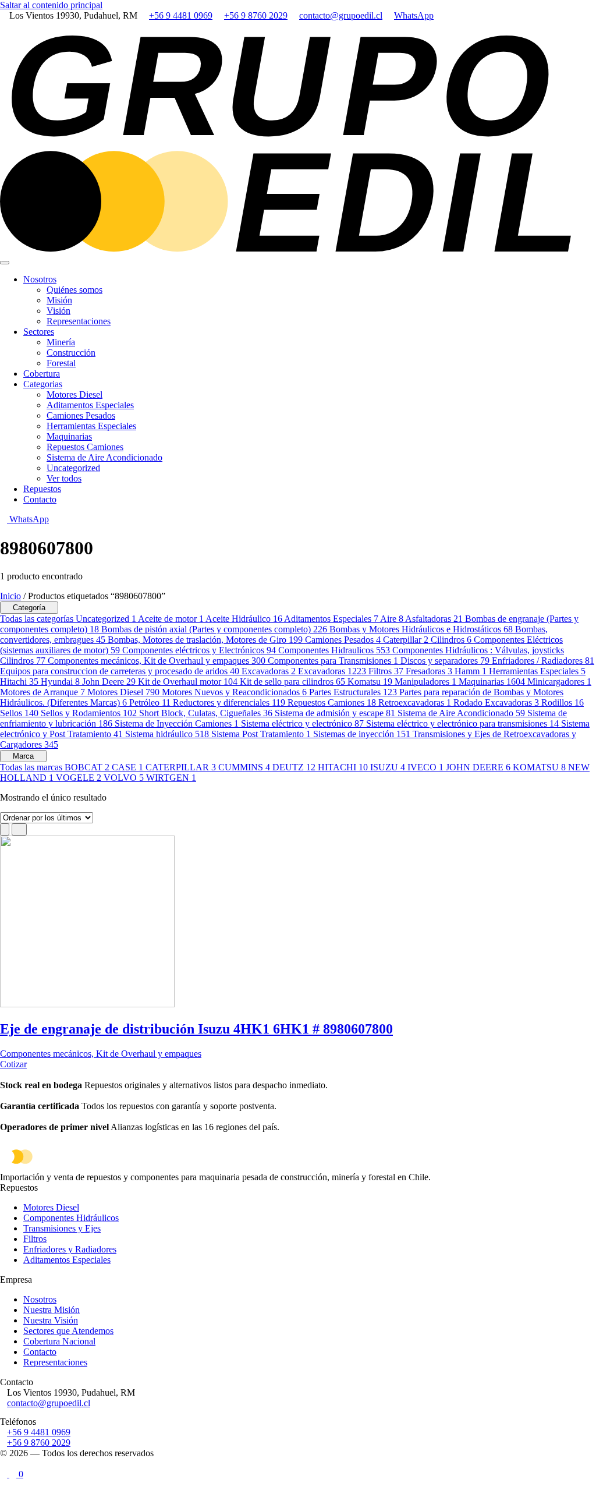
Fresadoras (429, 671)
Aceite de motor (171, 619)
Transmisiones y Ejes (62, 1228)
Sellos (19, 713)
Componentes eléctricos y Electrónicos (199, 650)
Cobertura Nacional (59, 1341)
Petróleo (150, 702)
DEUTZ (293, 767)
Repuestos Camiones (85, 447)
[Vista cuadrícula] (4, 829)
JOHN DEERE (478, 767)
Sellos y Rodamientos (89, 713)
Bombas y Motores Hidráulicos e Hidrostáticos (421, 629)
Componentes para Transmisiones (333, 661)
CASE (127, 767)
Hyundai (60, 681)
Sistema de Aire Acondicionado (104, 457)
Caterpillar (405, 640)
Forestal (61, 363)
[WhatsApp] (3, 1463)
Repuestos (42, 489)
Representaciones (79, 321)
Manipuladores (425, 681)
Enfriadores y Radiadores (69, 1249)
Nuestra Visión (50, 1320)
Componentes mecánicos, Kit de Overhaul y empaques (156, 661)
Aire (391, 619)
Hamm (471, 671)
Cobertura (41, 373)
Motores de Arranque (42, 692)
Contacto (39, 499)
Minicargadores (559, 681)
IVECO (425, 767)
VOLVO (124, 778)
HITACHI (343, 767)
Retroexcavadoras (414, 702)
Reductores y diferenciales (229, 702)
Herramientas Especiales (91, 426)
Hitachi (19, 681)
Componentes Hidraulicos (334, 650)
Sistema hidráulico (167, 734)
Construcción (71, 353)
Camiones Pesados (81, 415)
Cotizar (13, 1064)
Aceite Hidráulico (243, 619)
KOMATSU (539, 767)
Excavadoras (269, 671)
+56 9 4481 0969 (180, 15)
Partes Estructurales (353, 692)
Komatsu (369, 681)
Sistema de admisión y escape (335, 713)
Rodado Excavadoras (496, 702)
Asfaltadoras (434, 619)
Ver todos (64, 478)
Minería (61, 342)
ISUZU (387, 767)
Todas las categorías (38, 619)
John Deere (109, 681)
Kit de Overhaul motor (187, 681)
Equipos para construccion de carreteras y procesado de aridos (119, 671)
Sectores (38, 332)
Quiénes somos (74, 290)
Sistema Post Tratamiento (261, 734)
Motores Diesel (74, 394)
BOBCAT (87, 767)
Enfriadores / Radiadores (543, 661)
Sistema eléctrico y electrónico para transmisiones (462, 723)
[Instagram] (3, 26)
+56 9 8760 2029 (256, 15)
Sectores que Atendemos (68, 1331)
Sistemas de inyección (361, 734)
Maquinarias (69, 436)
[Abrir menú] (4, 262)
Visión (58, 311)
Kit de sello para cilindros (292, 681)
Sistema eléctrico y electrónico (302, 723)
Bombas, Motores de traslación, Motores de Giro (205, 640)
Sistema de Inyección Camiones (177, 723)
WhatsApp (414, 15)
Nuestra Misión (51, 1310)
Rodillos (562, 702)
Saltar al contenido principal (51, 5)
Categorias (42, 384)
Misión (59, 300)
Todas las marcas (32, 767)
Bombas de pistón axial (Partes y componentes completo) (214, 629)
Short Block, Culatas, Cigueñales (205, 713)
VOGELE (78, 778)
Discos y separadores (444, 661)
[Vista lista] (19, 829)
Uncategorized (73, 468)
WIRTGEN (171, 778)
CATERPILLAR (181, 767)
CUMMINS (244, 767)
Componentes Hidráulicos (71, 1218)
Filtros (385, 671)
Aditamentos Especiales (90, 405)
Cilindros (451, 640)
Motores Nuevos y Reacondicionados (234, 692)
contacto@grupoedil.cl (340, 15)
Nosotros (39, 279)
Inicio (10, 596)
